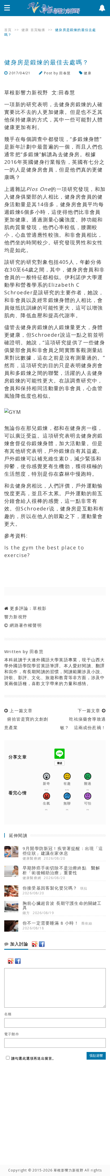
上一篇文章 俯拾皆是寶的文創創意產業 (26, 719)
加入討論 (18, 944)
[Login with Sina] (35, 944)
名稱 (8, 1014)
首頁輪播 (37, 29)
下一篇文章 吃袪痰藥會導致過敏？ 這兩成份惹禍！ (83, 719)
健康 (25, 29)
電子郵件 (11, 1034)
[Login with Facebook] (42, 944)
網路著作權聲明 (25, 625)
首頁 (8, 29)
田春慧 (65, 73)
